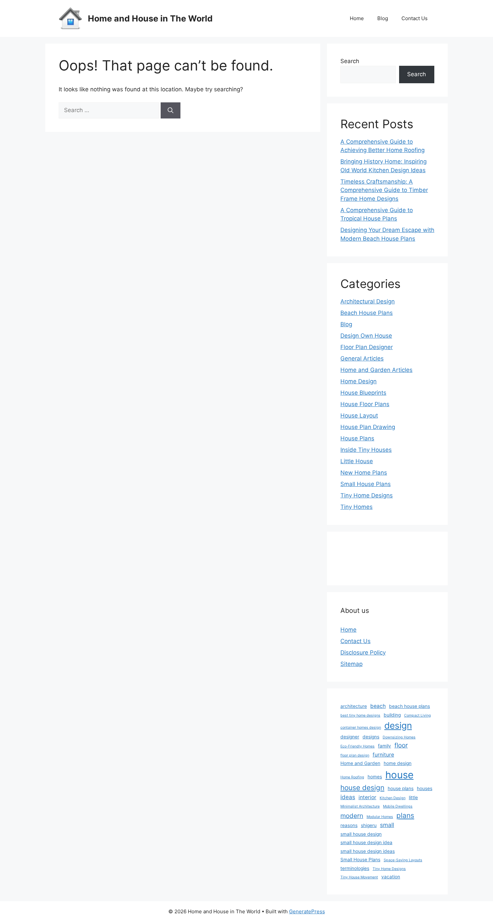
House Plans (357, 438)
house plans (401, 788)
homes (375, 776)
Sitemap (351, 664)
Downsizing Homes (399, 737)
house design (362, 787)
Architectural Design (367, 301)
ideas (347, 796)
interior (367, 797)
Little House (356, 461)
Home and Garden (360, 763)
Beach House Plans (366, 312)
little (413, 797)
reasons (349, 825)
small (387, 824)
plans (405, 815)
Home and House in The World (150, 18)
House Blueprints (363, 392)
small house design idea (366, 842)
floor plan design (354, 755)
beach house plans (409, 706)
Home (357, 18)
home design (398, 763)
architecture (353, 706)
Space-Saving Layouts (403, 860)
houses (424, 788)
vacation (390, 876)
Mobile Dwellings (398, 806)
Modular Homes (380, 817)
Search (349, 61)
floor (401, 745)
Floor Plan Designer (366, 347)
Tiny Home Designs (366, 495)
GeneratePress (307, 911)
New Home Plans (363, 472)
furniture (383, 754)
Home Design (358, 381)
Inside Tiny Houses (366, 449)
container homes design (360, 727)
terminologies (354, 868)
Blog (382, 18)
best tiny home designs (360, 715)
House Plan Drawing (367, 427)
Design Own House (366, 335)
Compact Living (417, 715)
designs (371, 736)
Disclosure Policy (363, 652)
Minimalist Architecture (360, 806)
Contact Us (414, 18)
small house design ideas (367, 851)
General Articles (362, 358)
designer (349, 736)
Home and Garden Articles (376, 370)
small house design (361, 834)
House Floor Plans (364, 404)
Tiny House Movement (359, 877)
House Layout (359, 415)
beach (378, 706)
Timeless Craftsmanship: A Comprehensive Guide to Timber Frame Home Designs (384, 190)
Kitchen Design (392, 798)
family (384, 745)
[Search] (170, 110)
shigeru (369, 825)
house (399, 775)
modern (351, 816)
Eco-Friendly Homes (357, 746)
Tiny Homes (356, 506)
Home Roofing (352, 777)
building (392, 715)
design (398, 725)
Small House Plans (365, 484)
